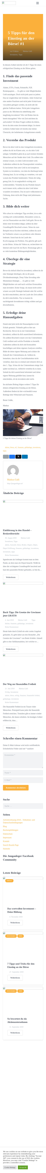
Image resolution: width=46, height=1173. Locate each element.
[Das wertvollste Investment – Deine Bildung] (23, 878)
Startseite (6, 849)
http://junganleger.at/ (15, 483)
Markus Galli (27, 51)
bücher (7, 623)
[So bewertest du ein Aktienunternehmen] (23, 989)
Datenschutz (8, 834)
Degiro (29, 545)
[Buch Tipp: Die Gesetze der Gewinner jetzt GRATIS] (23, 584)
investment (6, 552)
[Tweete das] (18, 457)
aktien (7, 447)
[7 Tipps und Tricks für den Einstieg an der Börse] (23, 933)
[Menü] (37, 3)
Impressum (7, 838)
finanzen (21, 447)
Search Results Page (11, 845)
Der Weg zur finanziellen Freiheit (19, 684)
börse (12, 447)
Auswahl (13, 545)
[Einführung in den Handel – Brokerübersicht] (23, 502)
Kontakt (6, 841)
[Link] (9, 3)
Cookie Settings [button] (10, 1167)
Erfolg (7, 692)
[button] (42, 3)
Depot (35, 545)
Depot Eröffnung (9, 548)
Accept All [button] (22, 1167)
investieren (36, 447)
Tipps (20, 55)
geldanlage (28, 447)
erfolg (17, 695)
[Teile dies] (12, 457)
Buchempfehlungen (10, 830)
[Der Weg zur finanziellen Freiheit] (23, 655)
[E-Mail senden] (6, 457)
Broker (24, 545)
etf (16, 447)
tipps (4, 451)
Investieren (14, 55)
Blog (5, 826)
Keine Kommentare (12, 555)
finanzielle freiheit (33, 695)
